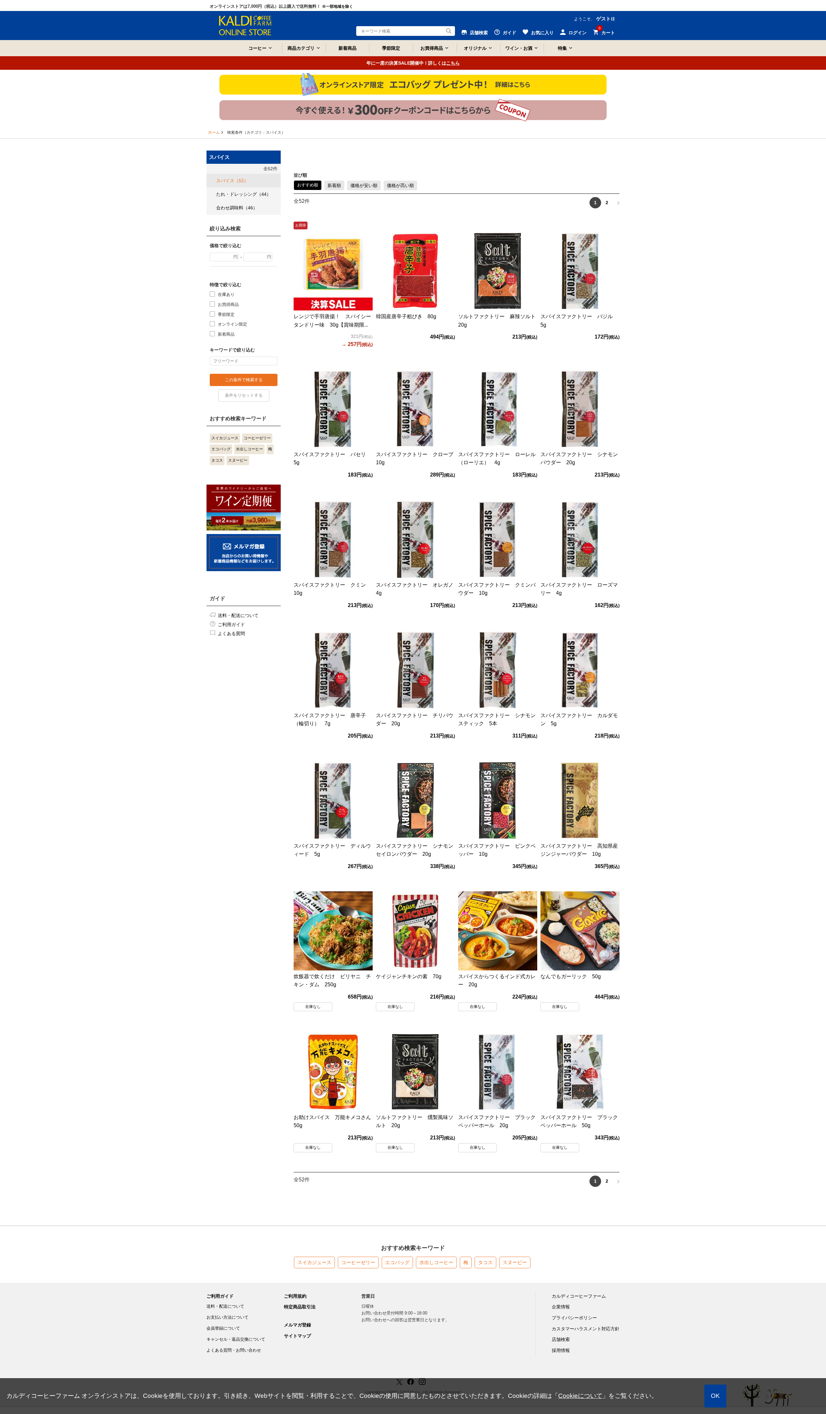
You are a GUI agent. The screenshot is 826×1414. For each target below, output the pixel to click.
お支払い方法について (227, 1317)
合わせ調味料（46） (236, 207)
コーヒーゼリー (257, 438)
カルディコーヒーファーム (579, 1296)
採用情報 (561, 1350)
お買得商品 (228, 304)
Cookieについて (580, 1395)
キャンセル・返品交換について (235, 1339)
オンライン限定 (232, 324)
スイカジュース (224, 438)
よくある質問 (231, 633)
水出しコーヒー (249, 449)
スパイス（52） (232, 180)
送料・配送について (238, 615)
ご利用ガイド (231, 624)
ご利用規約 (295, 1296)
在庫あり (226, 294)
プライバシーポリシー (574, 1317)
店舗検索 (561, 1339)
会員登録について (223, 1328)
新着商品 (347, 48)
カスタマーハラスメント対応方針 (586, 1328)
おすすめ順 (307, 185)
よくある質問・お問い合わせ (233, 1350)
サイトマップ (297, 1335)
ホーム (214, 132)
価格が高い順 (400, 185)
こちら (453, 63)
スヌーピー (237, 460)
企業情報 (561, 1306)
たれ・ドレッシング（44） (243, 194)
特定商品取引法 (300, 1306)
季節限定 (391, 48)
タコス (217, 460)
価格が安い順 (364, 185)
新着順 (334, 185)
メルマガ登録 (297, 1324)
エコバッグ (221, 449)
